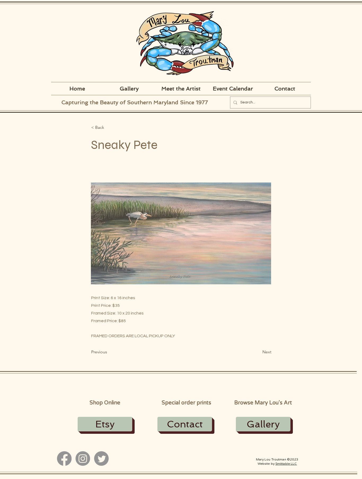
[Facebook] (64, 458)
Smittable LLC (286, 464)
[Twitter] (101, 458)
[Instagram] (83, 458)
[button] (108, 127)
